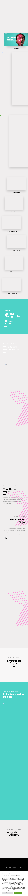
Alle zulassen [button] (18, 892)
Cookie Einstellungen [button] (7, 892)
